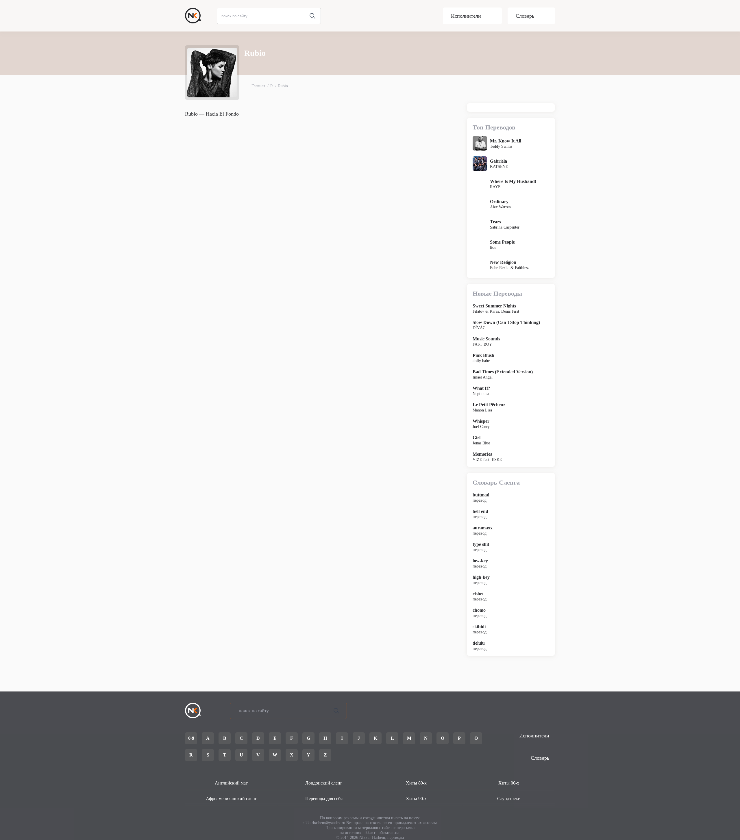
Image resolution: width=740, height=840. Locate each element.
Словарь (525, 16)
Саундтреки (509, 798)
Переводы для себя (324, 798)
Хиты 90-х (416, 798)
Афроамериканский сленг (231, 798)
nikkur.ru (370, 832)
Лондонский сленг (323, 782)
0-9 (191, 738)
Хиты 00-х (508, 782)
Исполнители (466, 16)
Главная (258, 86)
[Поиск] (336, 711)
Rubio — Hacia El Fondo (212, 114)
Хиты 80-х (416, 782)
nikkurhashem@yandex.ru (323, 823)
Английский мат (231, 782)
